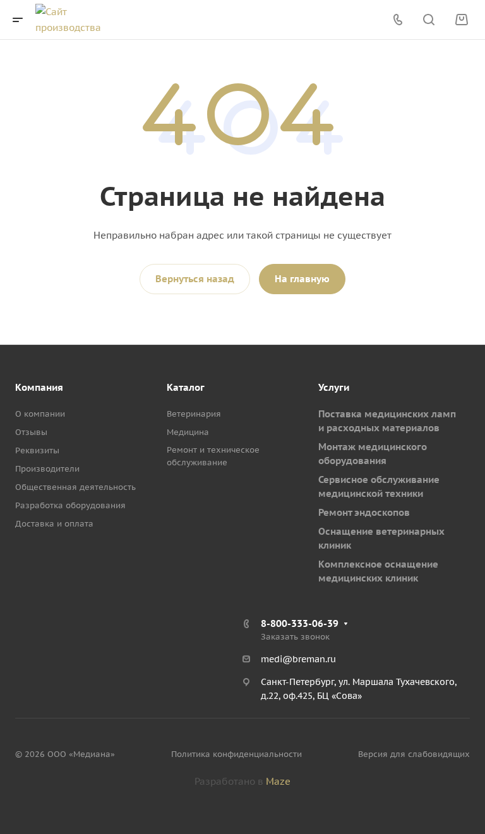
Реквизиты (37, 450)
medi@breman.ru (298, 659)
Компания (39, 387)
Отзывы (31, 432)
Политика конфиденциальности (236, 754)
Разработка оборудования (70, 505)
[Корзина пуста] (461, 20)
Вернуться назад (194, 279)
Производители (47, 468)
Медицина (188, 432)
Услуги (333, 387)
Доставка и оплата (54, 523)
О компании (40, 413)
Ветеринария (194, 413)
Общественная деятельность (75, 487)
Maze (278, 781)
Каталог (186, 387)
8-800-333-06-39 (299, 623)
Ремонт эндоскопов (364, 512)
